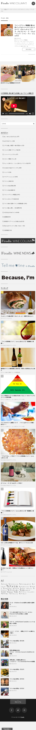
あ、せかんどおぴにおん (10, 136)
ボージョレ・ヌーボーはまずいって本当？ (11, 483)
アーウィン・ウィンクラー (27, 592)
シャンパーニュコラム (10, 154)
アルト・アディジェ (27, 588)
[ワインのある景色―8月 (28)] (5, 644)
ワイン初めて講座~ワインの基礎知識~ (14, 203)
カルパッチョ (26, 41)
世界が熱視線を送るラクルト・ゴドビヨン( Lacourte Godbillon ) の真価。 (22, 652)
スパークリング (20, 44)
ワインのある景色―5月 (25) (17, 688)
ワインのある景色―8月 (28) (17, 640)
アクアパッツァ (14, 584)
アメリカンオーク (26, 584)
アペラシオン (14, 590)
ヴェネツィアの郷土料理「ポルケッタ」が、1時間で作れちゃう (17, 316)
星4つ (25, 46)
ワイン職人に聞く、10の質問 (11, 208)
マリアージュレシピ (9, 176)
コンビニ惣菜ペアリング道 (11, 150)
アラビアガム (8, 588)
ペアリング (17, 46)
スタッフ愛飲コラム (9, 159)
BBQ (17, 592)
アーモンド (23, 593)
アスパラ (16, 588)
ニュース (6, 172)
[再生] (3, 113)
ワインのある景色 (8, 185)
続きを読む (29, 49)
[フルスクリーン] (33, 113)
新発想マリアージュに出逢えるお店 (13, 221)
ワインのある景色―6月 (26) (17, 679)
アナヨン (5, 593)
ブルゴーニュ (30, 44)
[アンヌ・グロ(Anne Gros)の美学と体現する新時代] (5, 606)
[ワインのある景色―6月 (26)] (5, 682)
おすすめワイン (8, 141)
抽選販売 (6, 217)
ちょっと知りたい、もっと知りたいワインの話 (16, 163)
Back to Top (18, 702)
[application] (18, 105)
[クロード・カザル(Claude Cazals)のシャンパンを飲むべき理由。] (5, 625)
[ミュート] (30, 113)
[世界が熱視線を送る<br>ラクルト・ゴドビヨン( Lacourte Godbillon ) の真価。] (5, 653)
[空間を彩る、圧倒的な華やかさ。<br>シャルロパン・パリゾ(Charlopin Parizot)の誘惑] (5, 663)
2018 (4, 592)
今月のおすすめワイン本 (10, 212)
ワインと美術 (7, 181)
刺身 (22, 46)
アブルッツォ (14, 593)
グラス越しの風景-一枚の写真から (13, 145)
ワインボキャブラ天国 (10, 199)
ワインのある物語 (8, 190)
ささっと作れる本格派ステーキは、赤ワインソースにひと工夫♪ (17, 542)
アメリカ (13, 586)
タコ (26, 44)
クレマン (18, 43)
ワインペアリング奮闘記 (22, 39)
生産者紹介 (7, 230)
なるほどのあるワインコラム (11, 168)
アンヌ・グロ (19, 41)
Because (10, 592)
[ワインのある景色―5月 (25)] (5, 691)
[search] (34, 123)
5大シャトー (26, 590)
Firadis (22, 717)
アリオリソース (25, 586)
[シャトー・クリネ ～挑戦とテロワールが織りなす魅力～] (5, 634)
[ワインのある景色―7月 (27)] (5, 672)
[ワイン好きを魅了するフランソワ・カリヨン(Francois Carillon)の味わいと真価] (5, 615)
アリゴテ (5, 584)
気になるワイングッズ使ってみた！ (13, 225)
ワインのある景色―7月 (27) (17, 669)
